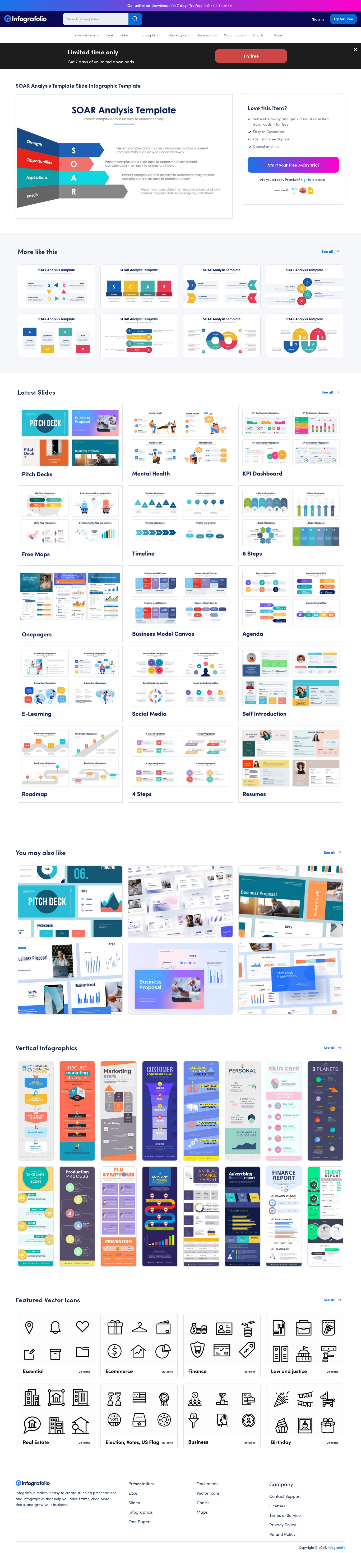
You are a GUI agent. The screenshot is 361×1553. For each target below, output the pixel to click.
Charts (258, 34)
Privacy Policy (282, 1524)
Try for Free (343, 18)
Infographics (148, 34)
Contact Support (285, 1496)
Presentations (85, 34)
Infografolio (336, 1547)
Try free (251, 56)
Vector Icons (233, 34)
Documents (205, 34)
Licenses (277, 1505)
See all (327, 251)
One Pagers (177, 34)
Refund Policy (282, 1534)
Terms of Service (285, 1515)
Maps (278, 34)
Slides (123, 34)
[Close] (356, 50)
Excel (110, 34)
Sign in (318, 19)
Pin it (29, 103)
